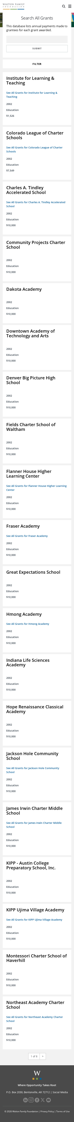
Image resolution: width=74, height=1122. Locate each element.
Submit (37, 48)
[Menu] (69, 6)
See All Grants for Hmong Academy (27, 624)
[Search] (63, 6)
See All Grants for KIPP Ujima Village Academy (34, 919)
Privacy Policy (47, 1111)
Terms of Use (63, 1111)
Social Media (60, 1092)
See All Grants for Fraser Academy (27, 536)
